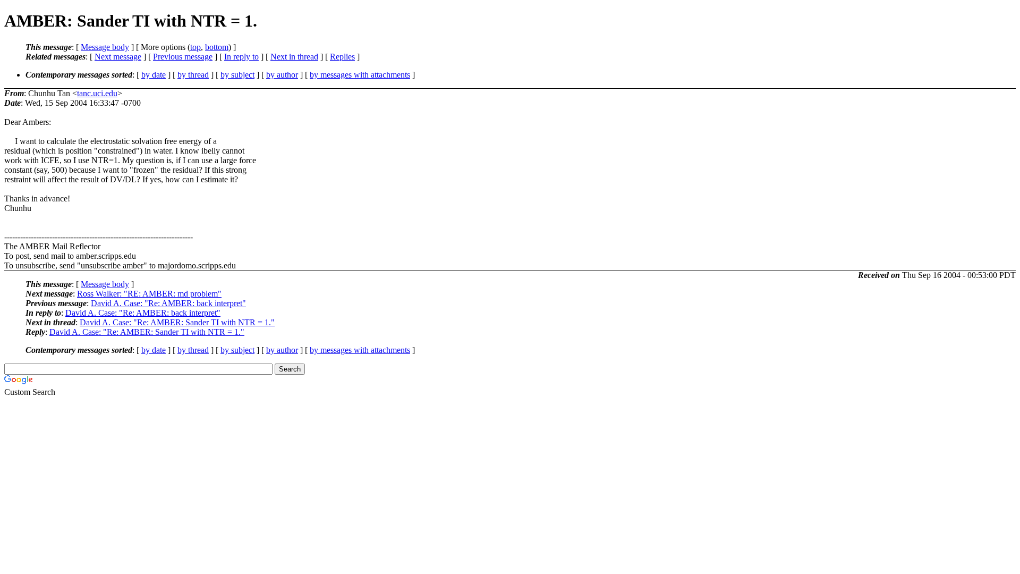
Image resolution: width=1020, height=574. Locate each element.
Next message (118, 56)
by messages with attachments (360, 74)
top (195, 47)
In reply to (241, 56)
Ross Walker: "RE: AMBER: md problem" (149, 293)
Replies (342, 56)
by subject (237, 74)
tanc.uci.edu (97, 93)
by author (282, 74)
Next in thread (294, 56)
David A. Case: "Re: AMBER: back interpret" (168, 303)
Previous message (182, 56)
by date (153, 74)
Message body (105, 47)
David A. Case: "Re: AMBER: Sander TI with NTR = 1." (177, 322)
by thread (193, 74)
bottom (216, 47)
